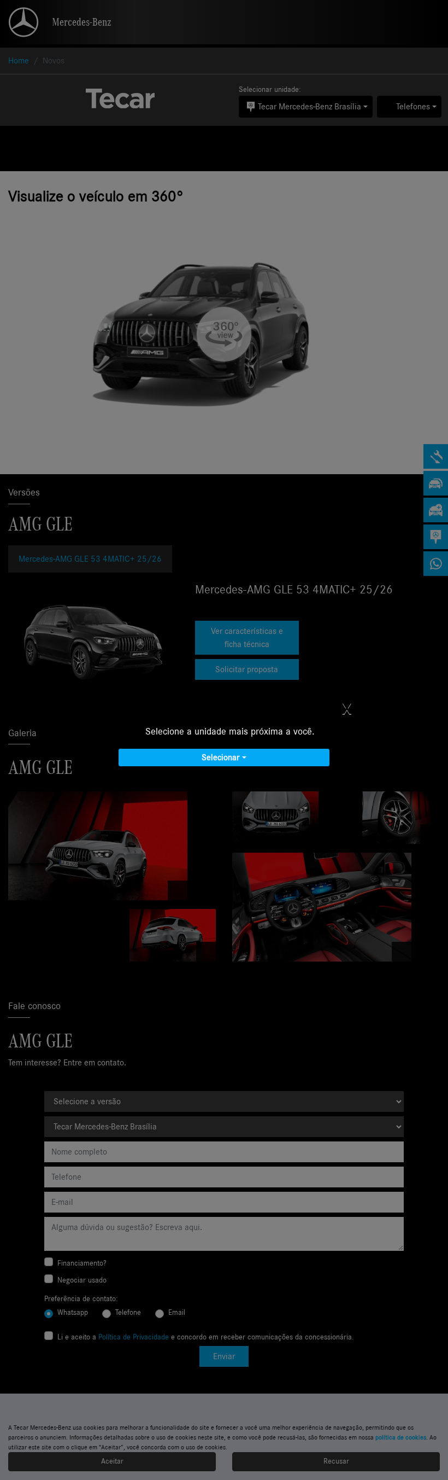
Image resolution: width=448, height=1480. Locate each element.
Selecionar (220, 757)
